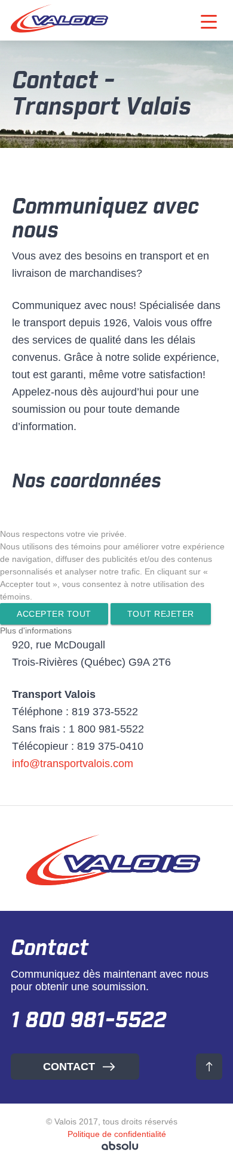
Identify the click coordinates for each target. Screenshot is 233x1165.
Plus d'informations (36, 630)
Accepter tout (54, 614)
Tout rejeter (160, 614)
